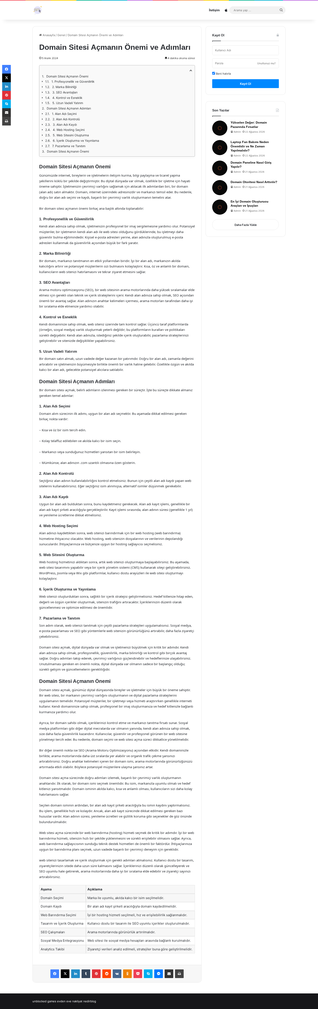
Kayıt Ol (245, 83)
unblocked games (44, 1001)
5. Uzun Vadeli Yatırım (67, 103)
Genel (61, 35)
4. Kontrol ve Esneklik (67, 98)
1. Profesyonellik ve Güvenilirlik (73, 81)
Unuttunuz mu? (266, 63)
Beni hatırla (223, 73)
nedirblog (89, 1001)
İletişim (214, 10)
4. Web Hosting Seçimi (69, 130)
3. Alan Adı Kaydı (65, 124)
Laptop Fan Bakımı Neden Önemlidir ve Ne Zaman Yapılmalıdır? (250, 146)
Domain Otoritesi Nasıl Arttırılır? (254, 182)
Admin (237, 131)
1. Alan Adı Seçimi (64, 114)
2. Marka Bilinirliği (64, 87)
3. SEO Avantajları (64, 92)
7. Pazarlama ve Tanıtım (68, 146)
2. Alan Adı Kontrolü (66, 119)
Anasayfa (48, 35)
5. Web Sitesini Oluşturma (71, 135)
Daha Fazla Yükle (245, 225)
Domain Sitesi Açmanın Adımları (69, 108)
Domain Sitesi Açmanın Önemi (67, 76)
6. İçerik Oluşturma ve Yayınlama (76, 140)
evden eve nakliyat (69, 1001)
